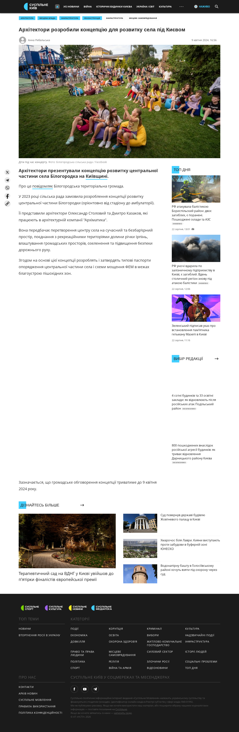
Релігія (114, 661)
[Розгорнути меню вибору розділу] (57, 6)
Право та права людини (82, 653)
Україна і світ (145, 6)
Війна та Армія (120, 668)
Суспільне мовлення (35, 700)
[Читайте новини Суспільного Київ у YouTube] (85, 689)
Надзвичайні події (199, 635)
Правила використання (37, 706)
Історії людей (196, 651)
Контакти (26, 687)
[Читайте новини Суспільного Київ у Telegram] (95, 689)
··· (181, 6)
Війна (88, 6)
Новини (25, 628)
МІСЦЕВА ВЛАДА (47, 18)
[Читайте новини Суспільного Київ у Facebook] (74, 689)
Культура (165, 6)
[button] (7, 172)
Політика (78, 661)
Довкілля (78, 641)
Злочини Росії (158, 661)
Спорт (75, 668)
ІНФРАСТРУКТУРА (69, 18)
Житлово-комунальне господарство (164, 643)
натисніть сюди (123, 713)
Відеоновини (157, 668)
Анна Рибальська (39, 40)
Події (75, 628)
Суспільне (121, 709)
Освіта (114, 635)
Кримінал (154, 628)
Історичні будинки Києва (114, 6)
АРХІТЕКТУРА (27, 18)
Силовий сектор (160, 651)
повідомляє (42, 186)
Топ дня (191, 668)
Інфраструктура (114, 18)
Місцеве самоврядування (143, 18)
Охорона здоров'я (123, 641)
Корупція (116, 628)
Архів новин (28, 693)
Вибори (153, 635)
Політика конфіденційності (40, 712)
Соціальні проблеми (201, 661)
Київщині (96, 176)
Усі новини (71, 6)
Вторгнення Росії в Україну (39, 635)
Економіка (79, 635)
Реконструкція (92, 18)
